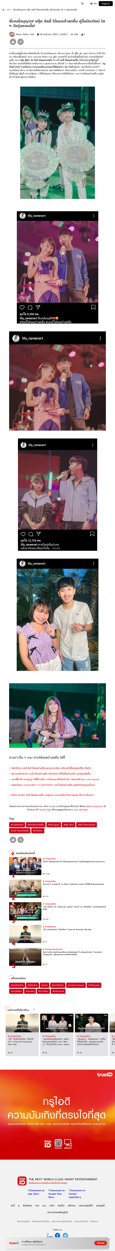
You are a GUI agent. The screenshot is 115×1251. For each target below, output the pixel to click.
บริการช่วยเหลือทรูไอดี (57, 1212)
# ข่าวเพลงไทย (49, 858)
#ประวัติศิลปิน (16, 991)
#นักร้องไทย (32, 985)
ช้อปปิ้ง (61, 1205)
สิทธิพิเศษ (27, 1205)
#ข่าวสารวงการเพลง (76, 985)
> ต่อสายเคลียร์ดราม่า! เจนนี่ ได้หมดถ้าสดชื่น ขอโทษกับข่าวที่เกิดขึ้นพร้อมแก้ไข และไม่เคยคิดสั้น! (50, 773)
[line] (49, 1235)
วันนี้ (13, 1205)
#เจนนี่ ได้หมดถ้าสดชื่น (20, 830)
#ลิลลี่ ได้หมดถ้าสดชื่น (86, 824)
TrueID (7, 3)
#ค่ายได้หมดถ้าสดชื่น (36, 824)
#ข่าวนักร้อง (43, 991)
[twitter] (65, 1235)
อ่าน (8, 9)
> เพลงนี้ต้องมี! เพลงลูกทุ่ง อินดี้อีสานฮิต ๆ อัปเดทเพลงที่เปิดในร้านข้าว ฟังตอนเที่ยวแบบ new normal (54, 779)
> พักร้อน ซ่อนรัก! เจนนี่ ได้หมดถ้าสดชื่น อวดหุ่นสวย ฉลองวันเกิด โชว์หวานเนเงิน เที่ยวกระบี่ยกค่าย (51, 795)
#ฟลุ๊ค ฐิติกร (69, 824)
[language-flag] (91, 4)
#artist (45, 985)
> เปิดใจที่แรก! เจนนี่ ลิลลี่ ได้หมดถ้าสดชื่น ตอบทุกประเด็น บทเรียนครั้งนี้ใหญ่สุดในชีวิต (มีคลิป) (50, 768)
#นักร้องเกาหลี (58, 991)
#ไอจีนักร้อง (38, 830)
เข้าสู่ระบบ (106, 3)
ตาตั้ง (51, 1205)
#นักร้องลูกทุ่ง (53, 824)
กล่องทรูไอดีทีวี (86, 1205)
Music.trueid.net (95, 806)
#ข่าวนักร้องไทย (17, 824)
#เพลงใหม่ (30, 991)
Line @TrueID (81, 809)
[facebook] (57, 1235)
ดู (18, 1205)
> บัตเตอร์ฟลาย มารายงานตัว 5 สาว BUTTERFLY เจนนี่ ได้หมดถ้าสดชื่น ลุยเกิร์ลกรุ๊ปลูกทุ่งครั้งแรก (52, 785)
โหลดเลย (100, 1243)
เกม (44, 1205)
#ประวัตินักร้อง (58, 985)
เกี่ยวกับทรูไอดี (23, 1221)
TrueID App (45, 809)
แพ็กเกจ (71, 1205)
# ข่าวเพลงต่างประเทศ (52, 949)
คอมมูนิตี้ (100, 1205)
